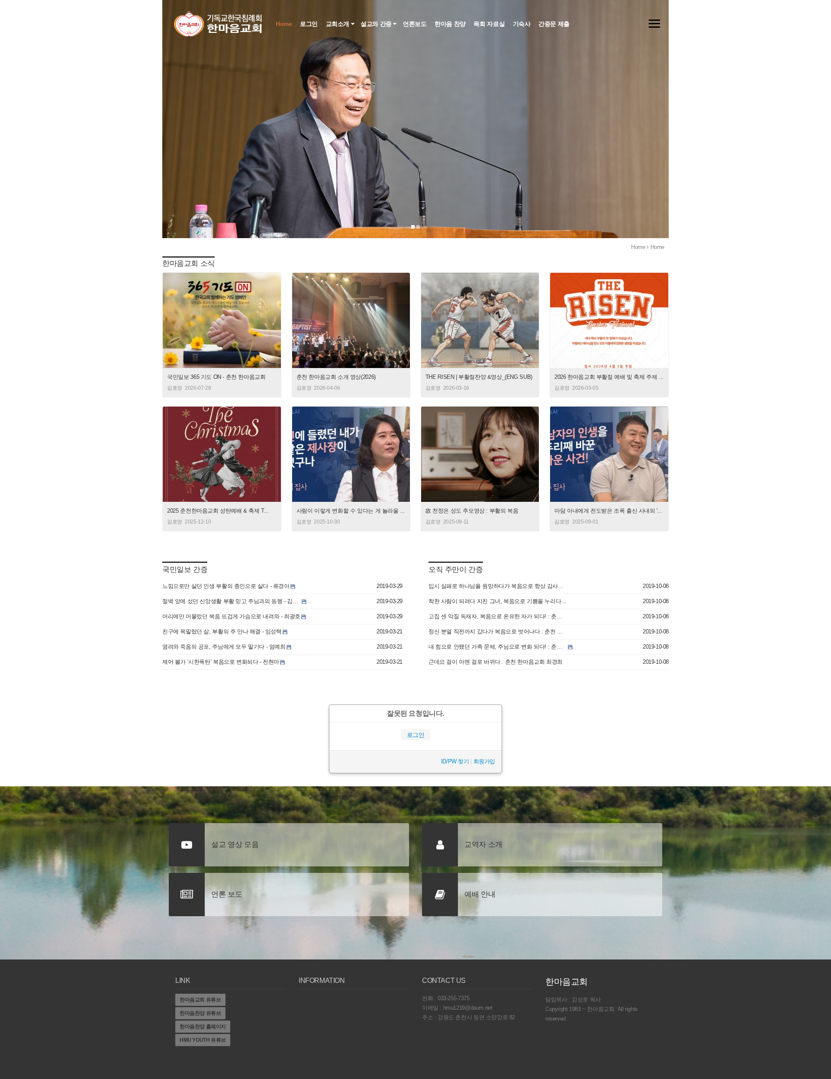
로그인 (309, 23)
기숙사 (522, 23)
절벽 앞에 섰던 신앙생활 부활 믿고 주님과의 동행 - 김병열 (231, 601)
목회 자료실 (489, 23)
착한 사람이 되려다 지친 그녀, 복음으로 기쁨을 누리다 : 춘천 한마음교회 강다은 (497, 601)
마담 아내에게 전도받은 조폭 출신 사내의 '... (608, 510)
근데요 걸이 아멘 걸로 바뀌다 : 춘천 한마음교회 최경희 (495, 662)
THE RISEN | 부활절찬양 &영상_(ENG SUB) (478, 377)
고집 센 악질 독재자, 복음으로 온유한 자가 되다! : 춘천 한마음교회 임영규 (497, 616)
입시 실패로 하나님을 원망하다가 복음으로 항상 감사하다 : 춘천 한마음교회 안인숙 (497, 586)
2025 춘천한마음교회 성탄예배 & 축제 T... (217, 510)
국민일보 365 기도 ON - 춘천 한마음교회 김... (216, 377)
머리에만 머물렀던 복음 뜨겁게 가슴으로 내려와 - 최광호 (231, 616)
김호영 (174, 388)
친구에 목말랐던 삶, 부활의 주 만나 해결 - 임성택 (222, 631)
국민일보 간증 (184, 569)
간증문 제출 (554, 23)
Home (284, 23)
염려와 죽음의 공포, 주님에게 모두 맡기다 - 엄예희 (224, 646)
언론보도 (415, 23)
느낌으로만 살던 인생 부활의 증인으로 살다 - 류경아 (226, 586)
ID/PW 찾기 (455, 761)
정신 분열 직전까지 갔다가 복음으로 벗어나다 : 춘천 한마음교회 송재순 (497, 631)
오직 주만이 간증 (455, 569)
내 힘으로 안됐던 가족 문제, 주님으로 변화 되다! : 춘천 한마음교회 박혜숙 (497, 646)
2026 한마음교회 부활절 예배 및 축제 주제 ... (609, 377)
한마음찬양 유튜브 (200, 1013)
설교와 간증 (377, 23)
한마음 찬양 (451, 23)
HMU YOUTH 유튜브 (203, 1040)
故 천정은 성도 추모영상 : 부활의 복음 (471, 510)
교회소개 (338, 23)
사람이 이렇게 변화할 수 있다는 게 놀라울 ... (350, 510)
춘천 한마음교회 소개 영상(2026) (336, 377)
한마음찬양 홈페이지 (203, 1027)
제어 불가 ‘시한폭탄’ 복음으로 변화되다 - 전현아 (220, 662)
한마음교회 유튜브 (200, 1000)
